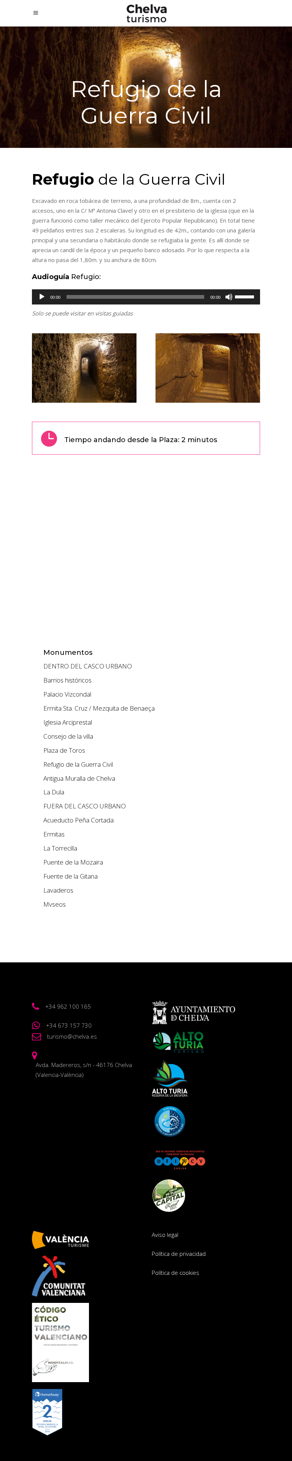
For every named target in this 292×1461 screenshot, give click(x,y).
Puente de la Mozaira (73, 862)
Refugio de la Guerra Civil (78, 764)
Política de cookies (175, 1272)
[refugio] (84, 368)
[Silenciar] (229, 297)
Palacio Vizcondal (67, 694)
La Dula (53, 792)
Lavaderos (58, 890)
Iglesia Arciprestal (67, 722)
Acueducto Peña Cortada (78, 820)
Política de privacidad (179, 1253)
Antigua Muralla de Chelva (79, 778)
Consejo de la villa (68, 736)
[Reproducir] (42, 297)
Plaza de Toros (64, 750)
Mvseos (54, 904)
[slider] (245, 296)
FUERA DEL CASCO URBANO (84, 806)
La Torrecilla (60, 848)
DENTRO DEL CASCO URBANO (87, 666)
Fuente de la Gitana (70, 876)
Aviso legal (165, 1234)
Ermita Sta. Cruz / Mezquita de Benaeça (99, 708)
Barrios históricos (67, 680)
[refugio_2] (208, 368)
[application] (146, 296)
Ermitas (54, 834)
